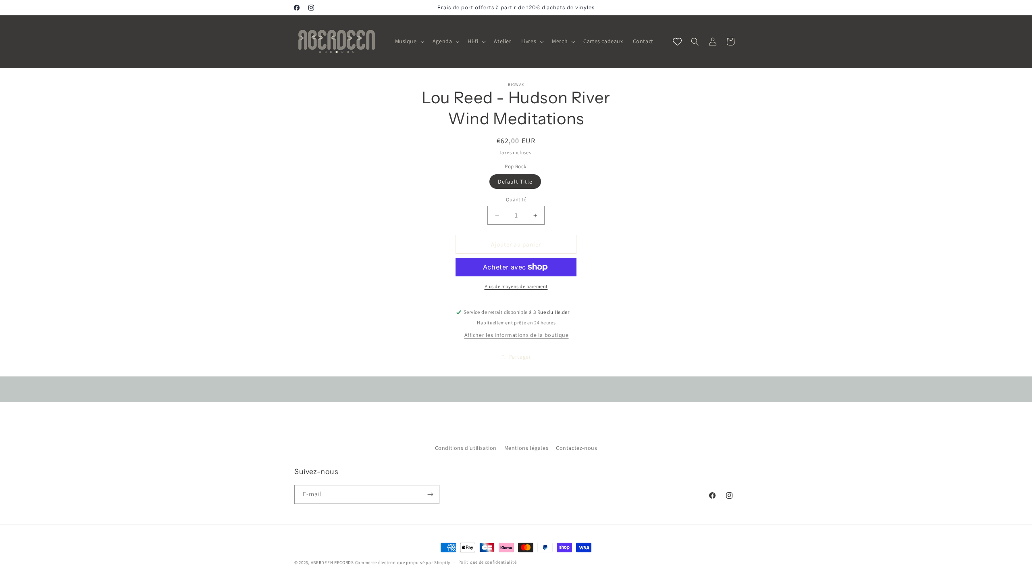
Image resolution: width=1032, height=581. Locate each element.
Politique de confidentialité (487, 562)
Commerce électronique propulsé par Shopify (402, 562)
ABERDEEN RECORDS (332, 562)
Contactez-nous (576, 447)
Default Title (515, 181)
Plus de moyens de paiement (516, 286)
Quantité (516, 199)
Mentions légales (526, 447)
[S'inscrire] (430, 494)
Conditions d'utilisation (466, 447)
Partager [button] (520, 356)
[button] (409, 41)
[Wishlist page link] (677, 41)
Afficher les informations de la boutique (516, 335)
